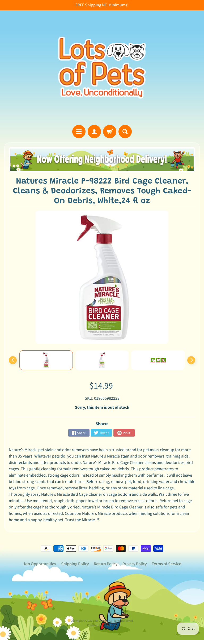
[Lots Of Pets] (102, 68)
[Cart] (109, 131)
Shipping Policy (75, 564)
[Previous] (13, 360)
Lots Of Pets (100, 621)
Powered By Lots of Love (102, 625)
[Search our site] (125, 131)
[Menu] (79, 131)
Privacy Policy (134, 564)
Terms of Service (166, 564)
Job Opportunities (39, 564)
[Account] (94, 131)
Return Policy (105, 564)
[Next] (191, 360)
